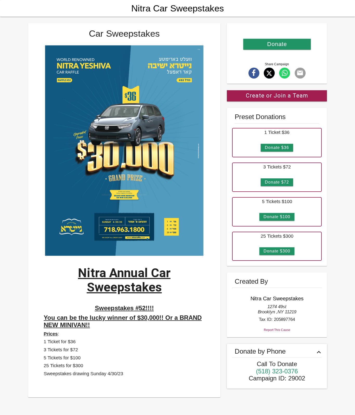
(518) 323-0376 (277, 371)
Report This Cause (277, 330)
